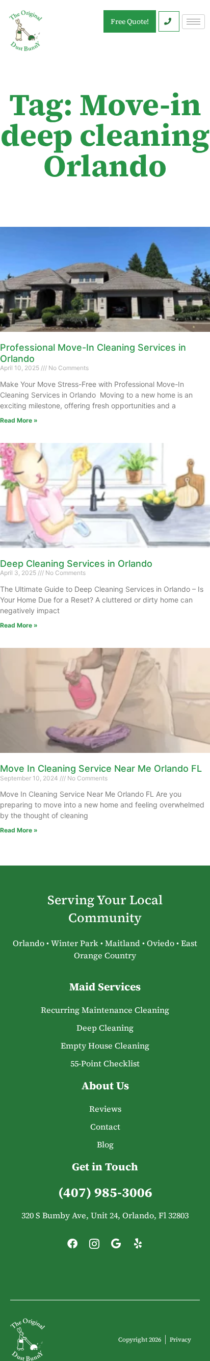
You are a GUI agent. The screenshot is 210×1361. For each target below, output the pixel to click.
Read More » (19, 420)
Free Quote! (130, 21)
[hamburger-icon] (193, 21)
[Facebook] (72, 1246)
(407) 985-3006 (105, 1192)
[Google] (116, 1246)
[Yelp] (138, 1246)
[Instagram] (94, 1246)
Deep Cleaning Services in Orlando (76, 563)
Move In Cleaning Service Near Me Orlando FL (101, 768)
